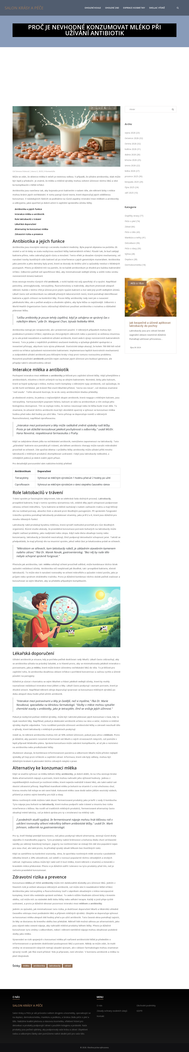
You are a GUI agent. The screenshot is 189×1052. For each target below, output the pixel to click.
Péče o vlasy (133, 248)
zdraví (68, 965)
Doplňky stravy (134, 215)
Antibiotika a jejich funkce (28, 209)
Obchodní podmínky (146, 1005)
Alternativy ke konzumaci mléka (31, 229)
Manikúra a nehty (135, 237)
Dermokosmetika (135, 264)
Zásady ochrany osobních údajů (112, 1010)
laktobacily (55, 965)
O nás (99, 1005)
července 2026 (134, 138)
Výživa (130, 253)
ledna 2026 (132, 171)
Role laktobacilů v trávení (28, 219)
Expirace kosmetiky (134, 7)
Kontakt (100, 1016)
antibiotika (39, 965)
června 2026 (133, 143)
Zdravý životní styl (142, 283)
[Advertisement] (94, 69)
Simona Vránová (22, 171)
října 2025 (132, 187)
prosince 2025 (133, 176)
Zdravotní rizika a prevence (29, 234)
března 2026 (133, 160)
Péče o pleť (132, 221)
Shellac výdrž (157, 7)
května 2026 (133, 149)
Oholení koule (93, 7)
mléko (26, 965)
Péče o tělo (132, 232)
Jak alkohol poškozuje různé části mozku (147, 324)
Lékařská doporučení (25, 224)
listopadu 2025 (134, 181)
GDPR (139, 1010)
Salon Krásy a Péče (24, 7)
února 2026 (132, 165)
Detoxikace (132, 243)
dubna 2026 (132, 154)
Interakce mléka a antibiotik (29, 214)
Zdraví (130, 226)
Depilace (131, 259)
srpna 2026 (132, 132)
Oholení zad (112, 7)
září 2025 (131, 192)
